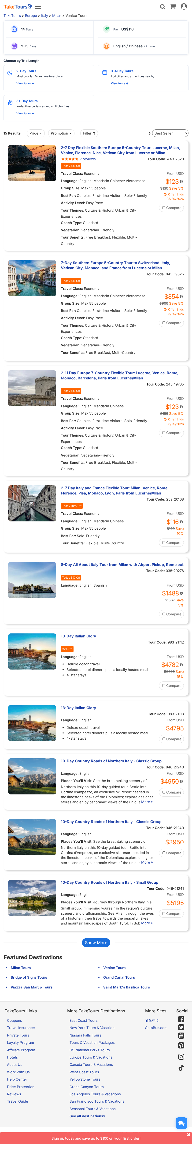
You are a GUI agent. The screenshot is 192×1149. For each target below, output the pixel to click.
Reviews (14, 1094)
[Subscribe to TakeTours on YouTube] (181, 1035)
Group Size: (71, 188)
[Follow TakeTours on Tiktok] (181, 1068)
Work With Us (18, 1072)
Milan (56, 15)
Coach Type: (71, 223)
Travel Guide (17, 1101)
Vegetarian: (71, 230)
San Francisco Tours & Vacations (97, 1101)
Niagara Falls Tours (85, 1035)
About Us (14, 1064)
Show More (96, 942)
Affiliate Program (21, 1050)
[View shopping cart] (173, 6)
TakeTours (12, 15)
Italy (44, 15)
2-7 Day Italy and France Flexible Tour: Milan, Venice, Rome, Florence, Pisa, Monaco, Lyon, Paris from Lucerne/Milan (115, 490)
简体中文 (152, 1020)
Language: (70, 181)
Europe (31, 15)
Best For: (68, 195)
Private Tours (18, 1035)
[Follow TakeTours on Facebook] (181, 1019)
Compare (173, 208)
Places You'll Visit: (76, 780)
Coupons (14, 1020)
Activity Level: (73, 203)
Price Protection (20, 1087)
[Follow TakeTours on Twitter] (181, 1027)
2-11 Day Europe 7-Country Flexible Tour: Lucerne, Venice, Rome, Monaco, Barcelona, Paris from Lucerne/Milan (119, 375)
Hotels (12, 1057)
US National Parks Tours (90, 1050)
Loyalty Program (20, 1042)
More (145, 802)
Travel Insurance (21, 1027)
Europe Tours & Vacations (91, 1057)
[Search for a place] (162, 7)
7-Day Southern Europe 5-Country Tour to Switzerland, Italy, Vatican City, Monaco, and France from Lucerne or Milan (115, 265)
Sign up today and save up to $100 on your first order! (96, 1138)
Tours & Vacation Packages (92, 1042)
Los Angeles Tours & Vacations (95, 1094)
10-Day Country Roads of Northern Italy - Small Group (109, 882)
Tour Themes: (72, 210)
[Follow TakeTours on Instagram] (181, 1057)
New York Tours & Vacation (92, 1027)
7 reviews (88, 159)
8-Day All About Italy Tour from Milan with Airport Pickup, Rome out (122, 564)
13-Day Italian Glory (78, 636)
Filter (87, 133)
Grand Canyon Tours (87, 1087)
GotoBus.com (156, 1027)
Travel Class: (72, 173)
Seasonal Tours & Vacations (93, 1109)
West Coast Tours (84, 1072)
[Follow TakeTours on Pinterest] (181, 1045)
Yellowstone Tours (85, 1079)
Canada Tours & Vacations (91, 1064)
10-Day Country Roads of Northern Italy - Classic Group (111, 761)
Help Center (17, 1079)
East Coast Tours (84, 1020)
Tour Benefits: (73, 237)
